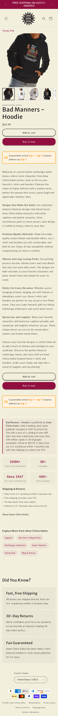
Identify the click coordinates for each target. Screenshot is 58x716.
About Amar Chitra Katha (15, 514)
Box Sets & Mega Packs (30, 538)
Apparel (8, 538)
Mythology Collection (15, 545)
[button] (6, 18)
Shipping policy (39, 707)
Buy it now (29, 141)
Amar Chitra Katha (17, 703)
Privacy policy (49, 703)
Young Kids (8, 30)
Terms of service (22, 707)
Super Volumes (39, 545)
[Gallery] (29, 67)
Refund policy (35, 703)
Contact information (30, 712)
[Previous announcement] (5, 4)
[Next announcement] (52, 4)
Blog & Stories (29, 553)
